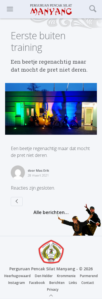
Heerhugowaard (17, 275)
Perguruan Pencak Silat (51, 9)
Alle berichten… (51, 212)
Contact (87, 282)
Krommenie (66, 275)
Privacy (52, 289)
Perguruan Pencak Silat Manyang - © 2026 (51, 268)
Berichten (57, 282)
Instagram (16, 282)
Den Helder (44, 275)
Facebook (37, 282)
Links (73, 282)
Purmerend (89, 275)
